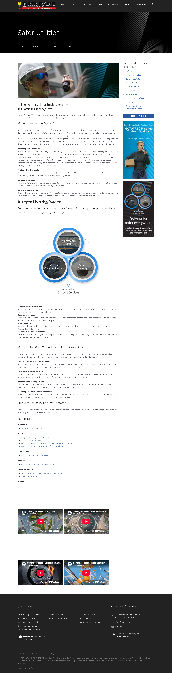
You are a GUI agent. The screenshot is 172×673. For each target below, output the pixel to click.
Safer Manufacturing (135, 83)
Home (63, 4)
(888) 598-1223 (123, 622)
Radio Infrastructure (58, 618)
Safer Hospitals (133, 79)
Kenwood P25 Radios (27, 626)
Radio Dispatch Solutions (29, 630)
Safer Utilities (132, 94)
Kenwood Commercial (28, 622)
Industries (112, 4)
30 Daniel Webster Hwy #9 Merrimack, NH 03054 (127, 616)
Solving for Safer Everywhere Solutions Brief (41, 474)
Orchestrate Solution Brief (33, 476)
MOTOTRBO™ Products (28, 618)
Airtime (100, 4)
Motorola (35, 46)
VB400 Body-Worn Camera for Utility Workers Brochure (46, 443)
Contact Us (141, 4)
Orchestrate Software (136, 98)
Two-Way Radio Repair (90, 622)
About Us (126, 4)
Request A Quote (138, 116)
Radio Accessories (57, 615)
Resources (130, 102)
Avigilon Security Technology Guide (37, 438)
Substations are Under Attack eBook (37, 464)
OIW (31, 668)
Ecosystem (52, 46)
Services (87, 4)
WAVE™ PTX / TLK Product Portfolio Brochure (42, 446)
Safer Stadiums (133, 90)
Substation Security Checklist (34, 455)
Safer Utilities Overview (31, 429)
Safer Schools (132, 87)
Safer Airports (132, 71)
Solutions (73, 4)
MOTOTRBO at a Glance (32, 440)
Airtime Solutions (88, 615)
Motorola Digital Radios (28, 615)
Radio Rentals (86, 618)
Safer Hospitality (133, 75)
